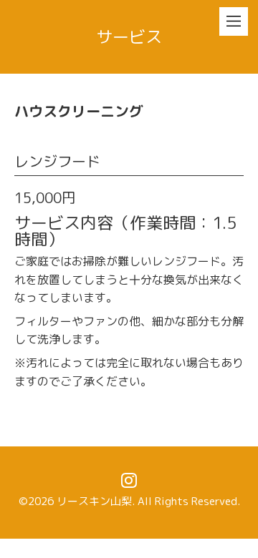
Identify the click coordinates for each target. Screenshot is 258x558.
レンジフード (57, 161)
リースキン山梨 (94, 501)
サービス (129, 36)
